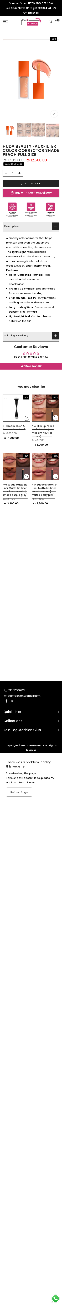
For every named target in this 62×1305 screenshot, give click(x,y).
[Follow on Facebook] (6, 702)
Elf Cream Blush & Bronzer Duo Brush (14, 427)
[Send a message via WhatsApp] (55, 1298)
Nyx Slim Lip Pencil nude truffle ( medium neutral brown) (43, 431)
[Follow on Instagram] (13, 702)
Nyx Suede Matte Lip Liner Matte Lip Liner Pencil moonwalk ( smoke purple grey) (15, 490)
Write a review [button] (31, 366)
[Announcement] (31, 8)
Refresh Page (19, 792)
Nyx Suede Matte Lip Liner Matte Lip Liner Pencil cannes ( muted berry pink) (44, 490)
